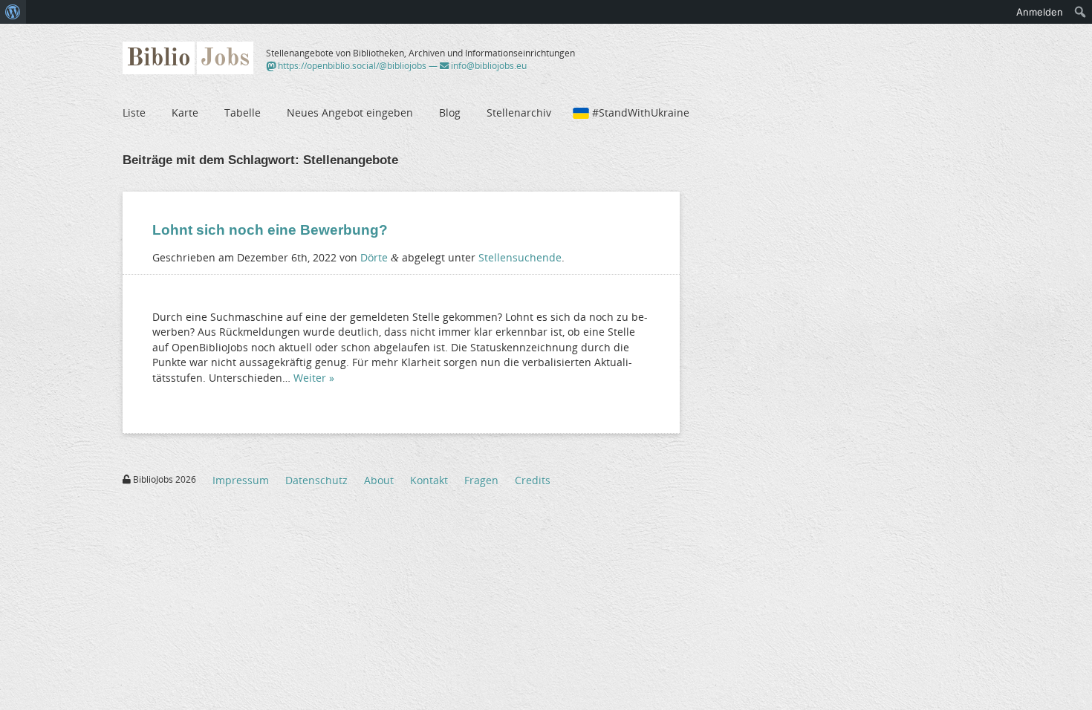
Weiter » (313, 378)
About (379, 480)
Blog (450, 112)
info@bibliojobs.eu (488, 65)
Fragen (481, 480)
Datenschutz (316, 480)
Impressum (240, 480)
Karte (185, 112)
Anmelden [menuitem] (1039, 12)
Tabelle (242, 112)
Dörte (374, 257)
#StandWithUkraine (640, 112)
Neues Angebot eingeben (350, 112)
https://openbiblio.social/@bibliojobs (351, 65)
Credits (532, 480)
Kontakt (429, 480)
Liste (134, 112)
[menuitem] (13, 12)
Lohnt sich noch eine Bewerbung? (270, 230)
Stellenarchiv (519, 112)
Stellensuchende (520, 257)
